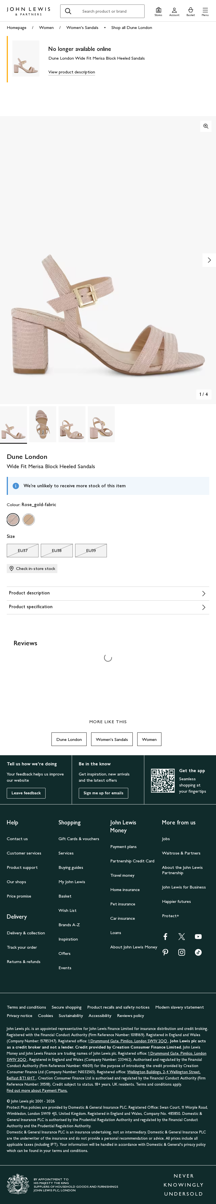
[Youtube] (198, 938)
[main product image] (30, 59)
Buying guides (70, 867)
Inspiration (68, 939)
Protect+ (170, 915)
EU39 (85, 552)
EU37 (17, 552)
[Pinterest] (165, 954)
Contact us (17, 838)
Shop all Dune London (131, 27)
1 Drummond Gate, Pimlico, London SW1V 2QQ (128, 1041)
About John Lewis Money (133, 947)
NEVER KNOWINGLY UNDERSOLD (184, 1185)
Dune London (69, 739)
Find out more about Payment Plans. (37, 1090)
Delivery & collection (26, 932)
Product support (22, 867)
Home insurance (125, 889)
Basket (64, 896)
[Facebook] (165, 938)
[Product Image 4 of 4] (101, 424)
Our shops (16, 881)
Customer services (24, 853)
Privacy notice (19, 1015)
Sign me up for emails (103, 793)
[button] (205, 11)
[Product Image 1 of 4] (13, 424)
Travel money (122, 875)
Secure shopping (67, 1007)
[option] (13, 519)
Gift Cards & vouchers (78, 838)
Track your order (22, 947)
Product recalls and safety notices (118, 1007)
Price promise (19, 896)
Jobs (166, 838)
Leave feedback (26, 793)
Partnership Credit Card (132, 860)
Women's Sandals (82, 27)
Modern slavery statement (179, 1007)
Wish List (67, 910)
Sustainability (71, 1015)
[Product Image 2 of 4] (42, 424)
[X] (181, 938)
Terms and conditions (26, 1007)
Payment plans (123, 846)
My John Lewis (71, 881)
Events (64, 967)
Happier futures (176, 901)
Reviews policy (130, 1015)
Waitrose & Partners (181, 853)
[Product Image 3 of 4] (72, 424)
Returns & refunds (23, 961)
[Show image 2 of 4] (209, 260)
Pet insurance (122, 904)
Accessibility (100, 1015)
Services (66, 853)
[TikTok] (198, 954)
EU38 (51, 552)
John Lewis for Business (184, 887)
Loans (115, 932)
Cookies (45, 1015)
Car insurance (122, 918)
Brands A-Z (69, 924)
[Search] (68, 11)
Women (46, 27)
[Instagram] (181, 954)
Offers (64, 953)
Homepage (16, 27)
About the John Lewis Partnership (182, 870)
